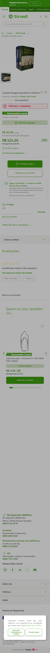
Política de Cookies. (34, 625)
